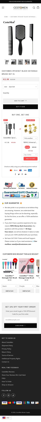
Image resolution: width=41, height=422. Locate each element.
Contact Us (5, 362)
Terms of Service (7, 355)
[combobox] (31, 138)
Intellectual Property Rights (11, 359)
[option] (20, 38)
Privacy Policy (6, 349)
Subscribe (19, 325)
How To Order (7, 381)
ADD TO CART (30, 158)
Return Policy (6, 352)
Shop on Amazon (7, 385)
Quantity (6, 93)
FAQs (3, 378)
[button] (7, 62)
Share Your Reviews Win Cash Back (14, 375)
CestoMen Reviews (8, 372)
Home (6, 17)
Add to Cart (9, 291)
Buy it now (20, 106)
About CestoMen (7, 342)
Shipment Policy (7, 345)
